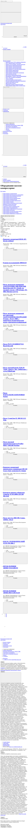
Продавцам (5, 133)
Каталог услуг (6, 109)
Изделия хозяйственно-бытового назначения (16, 81)
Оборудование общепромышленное (14, 65)
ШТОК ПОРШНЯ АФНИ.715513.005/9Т (10, 567)
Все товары (3, 191)
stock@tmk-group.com (16, 659)
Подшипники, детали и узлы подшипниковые (16, 76)
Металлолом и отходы (11, 83)
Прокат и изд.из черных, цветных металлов (15, 64)
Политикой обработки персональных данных (11, 670)
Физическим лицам (7, 131)
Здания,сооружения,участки (12, 82)
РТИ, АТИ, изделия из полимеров (13, 77)
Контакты (5, 132)
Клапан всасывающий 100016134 (15, 263)
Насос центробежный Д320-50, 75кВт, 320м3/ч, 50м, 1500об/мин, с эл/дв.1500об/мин (15, 369)
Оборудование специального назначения (15, 72)
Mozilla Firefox (6, 744)
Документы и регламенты (11, 126)
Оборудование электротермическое (13, 68)
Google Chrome (6, 742)
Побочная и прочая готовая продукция (14, 84)
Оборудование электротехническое (13, 66)
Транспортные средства (11, 73)
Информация (6, 111)
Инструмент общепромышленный (13, 75)
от (1, 218)
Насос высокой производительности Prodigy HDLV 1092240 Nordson (13, 443)
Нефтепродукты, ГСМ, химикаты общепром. (16, 62)
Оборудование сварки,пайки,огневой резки (15, 85)
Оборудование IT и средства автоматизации (15, 69)
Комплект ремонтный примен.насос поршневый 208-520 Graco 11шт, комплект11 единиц (15, 469)
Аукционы (5, 110)
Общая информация (10, 124)
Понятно (2, 671)
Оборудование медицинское (12, 71)
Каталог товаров (6, 49)
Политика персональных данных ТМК (14, 125)
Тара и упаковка (9, 78)
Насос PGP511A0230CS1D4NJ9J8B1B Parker (14, 394)
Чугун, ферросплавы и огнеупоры (13, 63)
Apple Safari (5, 743)
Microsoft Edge (6, 745)
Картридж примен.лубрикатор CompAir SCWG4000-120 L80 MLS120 (14, 494)
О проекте (8, 130)
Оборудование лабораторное (12, 70)
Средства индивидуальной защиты (13, 79)
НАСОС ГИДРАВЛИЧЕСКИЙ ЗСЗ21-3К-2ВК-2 (14, 542)
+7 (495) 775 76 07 (7, 659)
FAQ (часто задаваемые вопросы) (13, 127)
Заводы (7, 128)
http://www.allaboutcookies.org (15, 746)
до (1, 219)
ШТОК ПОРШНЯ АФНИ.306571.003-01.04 (11, 592)
